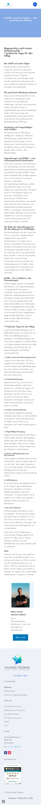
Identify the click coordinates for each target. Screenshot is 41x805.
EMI (5, 725)
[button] (3, 801)
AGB (31, 798)
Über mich (20, 637)
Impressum (12, 798)
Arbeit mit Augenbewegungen (15, 694)
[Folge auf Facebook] (5, 752)
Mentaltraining (9, 691)
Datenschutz (22, 798)
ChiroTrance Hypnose (12, 718)
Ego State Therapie (11, 714)
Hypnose (7, 687)
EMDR (6, 721)
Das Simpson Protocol (12, 706)
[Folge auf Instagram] (9, 752)
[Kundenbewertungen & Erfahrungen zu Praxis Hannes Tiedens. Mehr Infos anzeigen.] (12, 783)
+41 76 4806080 (14, 746)
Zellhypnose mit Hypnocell (14, 710)
